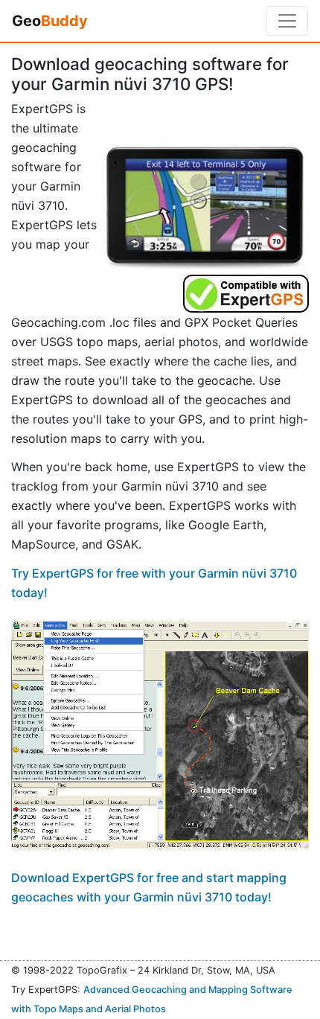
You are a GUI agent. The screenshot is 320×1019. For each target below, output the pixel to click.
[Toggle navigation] (287, 21)
